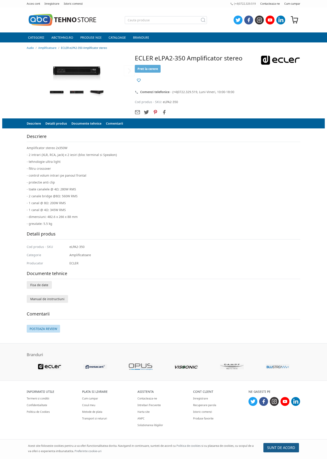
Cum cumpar (292, 4)
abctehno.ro (62, 37)
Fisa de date (39, 285)
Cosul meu (88, 405)
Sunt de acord (281, 447)
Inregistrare (51, 4)
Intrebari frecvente (149, 405)
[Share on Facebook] (164, 112)
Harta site (143, 412)
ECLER (74, 263)
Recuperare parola (204, 405)
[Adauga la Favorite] (139, 80)
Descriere (34, 123)
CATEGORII (36, 37)
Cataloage (117, 37)
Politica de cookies (188, 446)
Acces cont (33, 4)
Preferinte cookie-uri (88, 451)
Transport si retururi (94, 418)
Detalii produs (56, 123)
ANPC (141, 418)
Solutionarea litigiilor (150, 425)
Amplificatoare (47, 48)
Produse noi (90, 37)
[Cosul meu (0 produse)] (294, 20)
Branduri (141, 37)
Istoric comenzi (73, 4)
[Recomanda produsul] (137, 112)
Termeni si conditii (38, 398)
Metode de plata (92, 412)
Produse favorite (203, 418)
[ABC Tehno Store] (62, 20)
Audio (30, 48)
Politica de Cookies (38, 412)
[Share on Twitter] (146, 112)
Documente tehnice (86, 123)
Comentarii (114, 123)
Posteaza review (43, 329)
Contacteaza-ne (270, 4)
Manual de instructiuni (47, 299)
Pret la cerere (147, 69)
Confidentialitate (37, 405)
